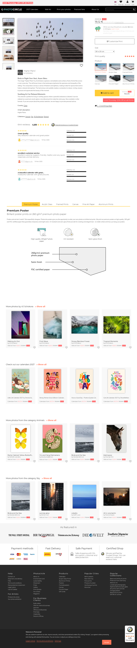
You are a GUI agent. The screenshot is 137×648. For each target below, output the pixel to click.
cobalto (74, 513)
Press (35, 585)
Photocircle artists (13, 597)
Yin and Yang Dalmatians (49, 455)
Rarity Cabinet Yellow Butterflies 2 (21, 455)
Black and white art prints (118, 578)
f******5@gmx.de (27, 161)
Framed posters (64, 585)
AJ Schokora (29, 73)
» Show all (40, 306)
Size (96, 48)
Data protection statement (16, 585)
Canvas (61, 587)
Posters (61, 583)
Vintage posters (115, 590)
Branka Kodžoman (47, 457)
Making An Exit (14, 341)
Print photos (37, 589)
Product (98, 61)
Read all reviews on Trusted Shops (66, 125)
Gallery (35, 587)
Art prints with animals (117, 588)
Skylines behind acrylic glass (119, 587)
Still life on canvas (115, 594)
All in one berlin (109, 513)
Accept (106, 642)
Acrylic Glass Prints (65, 579)
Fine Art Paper (63, 589)
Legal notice (12, 587)
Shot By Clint (109, 457)
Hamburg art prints (90, 585)
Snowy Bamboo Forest (80, 341)
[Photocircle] (11, 9)
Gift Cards (62, 591)
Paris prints (88, 581)
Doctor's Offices (38, 616)
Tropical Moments (110, 341)
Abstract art (114, 582)
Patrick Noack (109, 515)
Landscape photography (118, 585)
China (25, 105)
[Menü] (133, 627)
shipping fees (119, 22)
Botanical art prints (116, 592)
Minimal (46, 116)
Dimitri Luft (45, 515)
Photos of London (90, 583)
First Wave (43, 341)
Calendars (62, 576)
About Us (36, 576)
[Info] (97, 65)
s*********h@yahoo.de (28, 179)
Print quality (100, 56)
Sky (32, 116)
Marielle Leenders (15, 457)
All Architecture (38, 116)
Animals (27, 116)
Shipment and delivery (15, 579)
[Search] (134, 9)
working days (104, 106)
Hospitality (36, 614)
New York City (88, 579)
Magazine (36, 594)
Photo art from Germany (118, 580)
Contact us (11, 576)
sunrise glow (44, 513)
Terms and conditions (15, 583)
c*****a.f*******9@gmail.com (30, 140)
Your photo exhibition (14, 599)
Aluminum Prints (64, 581)
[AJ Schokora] (20, 72)
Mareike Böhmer (78, 457)
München (87, 587)
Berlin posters (88, 576)
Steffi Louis (76, 515)
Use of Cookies (12, 589)
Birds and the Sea (78, 455)
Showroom (36, 583)
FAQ (9, 581)
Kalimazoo (107, 455)
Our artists (36, 591)
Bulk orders (37, 603)
